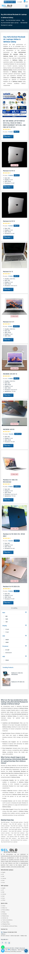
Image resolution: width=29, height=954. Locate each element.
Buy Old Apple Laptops (17, 822)
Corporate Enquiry (9, 2)
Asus (3, 882)
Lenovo (4, 878)
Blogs (3, 912)
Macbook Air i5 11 (8, 322)
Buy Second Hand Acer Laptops (19, 840)
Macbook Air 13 (8, 272)
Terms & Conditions (7, 920)
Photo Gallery (5, 910)
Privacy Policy (5, 922)
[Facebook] (2, 942)
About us (4, 908)
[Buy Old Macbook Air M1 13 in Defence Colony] (14, 154)
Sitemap (4, 914)
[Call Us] (26, 950)
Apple (3, 872)
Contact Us (5, 918)
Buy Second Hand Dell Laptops (14, 837)
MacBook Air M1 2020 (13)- (11, 586)
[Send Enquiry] (2, 950)
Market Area (5, 916)
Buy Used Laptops (15, 827)
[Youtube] (9, 942)
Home (2, 20)
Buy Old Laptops (5, 822)
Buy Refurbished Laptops (13, 20)
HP (3, 874)
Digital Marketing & (6, 951)
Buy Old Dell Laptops (16, 824)
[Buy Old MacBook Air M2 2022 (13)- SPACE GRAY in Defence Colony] (14, 518)
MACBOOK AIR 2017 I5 (10, 374)
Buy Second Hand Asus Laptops (9, 842)
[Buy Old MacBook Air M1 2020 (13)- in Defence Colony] (14, 570)
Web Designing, (22, 950)
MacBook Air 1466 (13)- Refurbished (10, 481)
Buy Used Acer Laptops (18, 833)
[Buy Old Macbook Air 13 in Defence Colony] (14, 255)
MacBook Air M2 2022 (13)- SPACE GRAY (14, 535)
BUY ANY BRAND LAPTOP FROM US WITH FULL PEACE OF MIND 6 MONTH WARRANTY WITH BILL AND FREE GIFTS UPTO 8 (14, 124)
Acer (3, 880)
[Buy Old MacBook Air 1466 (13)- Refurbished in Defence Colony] (14, 463)
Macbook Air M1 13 (9, 171)
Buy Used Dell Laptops (15, 831)
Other (3, 900)
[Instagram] (5, 942)
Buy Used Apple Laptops (15, 829)
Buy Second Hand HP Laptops (15, 836)
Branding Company (16, 951)
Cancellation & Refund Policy (9, 926)
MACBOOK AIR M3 (8, 429)
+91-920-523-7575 (12, 932)
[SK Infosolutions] (7, 6)
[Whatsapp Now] (2, 947)
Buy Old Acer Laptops (16, 826)
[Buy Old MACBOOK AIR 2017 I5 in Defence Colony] (14, 357)
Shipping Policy (6, 924)
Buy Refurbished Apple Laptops (10, 23)
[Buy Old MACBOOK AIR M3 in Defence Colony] (14, 413)
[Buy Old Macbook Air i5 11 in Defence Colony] (14, 306)
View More (8, 136)
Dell (3, 876)
